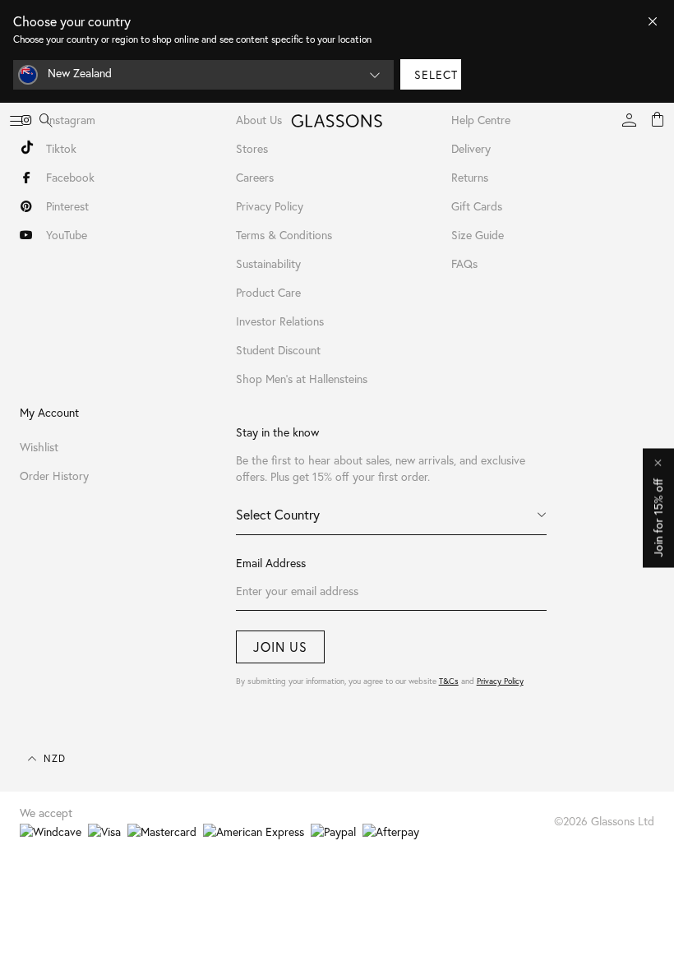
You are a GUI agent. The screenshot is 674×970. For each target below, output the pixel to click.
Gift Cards (476, 206)
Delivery (471, 148)
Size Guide (477, 234)
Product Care (268, 292)
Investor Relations (280, 321)
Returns (469, 177)
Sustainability (268, 263)
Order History (54, 475)
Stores (252, 148)
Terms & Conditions (284, 234)
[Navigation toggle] (16, 120)
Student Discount (278, 350)
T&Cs (449, 681)
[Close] (652, 21)
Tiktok (61, 148)
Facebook (70, 177)
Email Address (271, 562)
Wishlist (39, 447)
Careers (255, 177)
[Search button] (46, 121)
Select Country (278, 514)
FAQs (464, 263)
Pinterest (67, 206)
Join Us (280, 646)
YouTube (66, 234)
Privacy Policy (500, 681)
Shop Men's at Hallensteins (301, 378)
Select (436, 74)
